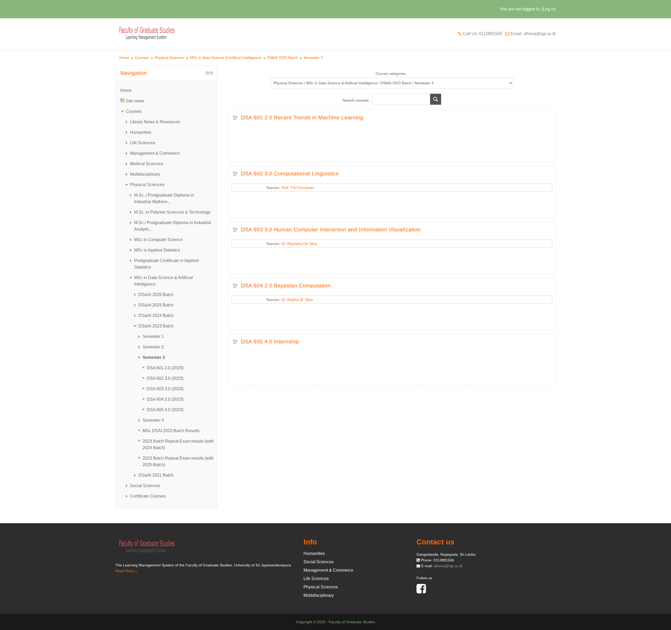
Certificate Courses (148, 496)
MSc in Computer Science (158, 239)
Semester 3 (313, 57)
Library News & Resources (155, 122)
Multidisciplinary (145, 174)
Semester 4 (153, 420)
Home (124, 57)
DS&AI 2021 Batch (156, 475)
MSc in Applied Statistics (157, 250)
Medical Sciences (146, 163)
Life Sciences (142, 143)
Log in (548, 9)
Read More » (126, 571)
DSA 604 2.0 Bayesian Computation (286, 285)
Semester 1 (153, 336)
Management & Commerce (155, 153)
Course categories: (391, 73)
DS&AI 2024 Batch (156, 315)
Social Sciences (145, 485)
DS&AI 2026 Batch (156, 294)
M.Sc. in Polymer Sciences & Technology (172, 212)
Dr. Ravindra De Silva (299, 244)
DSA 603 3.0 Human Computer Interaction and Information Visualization (331, 229)
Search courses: (357, 100)
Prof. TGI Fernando (298, 188)
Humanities (140, 132)
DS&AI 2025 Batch (156, 305)
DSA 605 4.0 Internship (270, 341)
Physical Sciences (169, 57)
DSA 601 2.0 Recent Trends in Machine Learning (302, 117)
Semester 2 (153, 347)
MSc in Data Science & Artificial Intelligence (225, 57)
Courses (142, 57)
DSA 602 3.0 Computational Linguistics (290, 173)
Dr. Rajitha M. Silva (297, 300)
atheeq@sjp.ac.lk (448, 566)
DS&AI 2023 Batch (282, 57)
